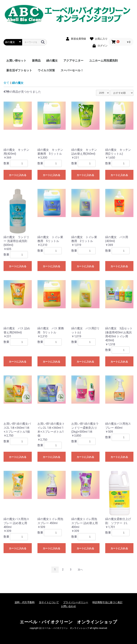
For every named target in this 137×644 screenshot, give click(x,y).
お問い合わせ (68, 606)
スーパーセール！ (72, 70)
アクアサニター (73, 60)
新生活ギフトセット (19, 70)
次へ (80, 569)
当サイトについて (49, 602)
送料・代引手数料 (25, 602)
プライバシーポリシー (75, 602)
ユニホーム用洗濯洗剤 (103, 60)
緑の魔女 (52, 60)
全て (6, 82)
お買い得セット (16, 60)
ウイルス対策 (46, 70)
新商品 (36, 60)
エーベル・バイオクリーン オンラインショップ (68, 621)
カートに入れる (17, 175)
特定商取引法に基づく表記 (107, 602)
